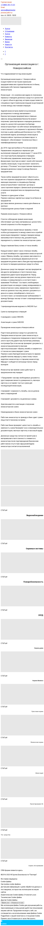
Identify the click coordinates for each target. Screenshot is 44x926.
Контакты (9, 47)
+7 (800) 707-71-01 (8, 5)
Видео (7, 42)
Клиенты (8, 37)
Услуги (7, 29)
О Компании (9, 31)
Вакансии (8, 39)
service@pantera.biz (8, 10)
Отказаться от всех (17, 902)
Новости (8, 45)
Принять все (5, 902)
